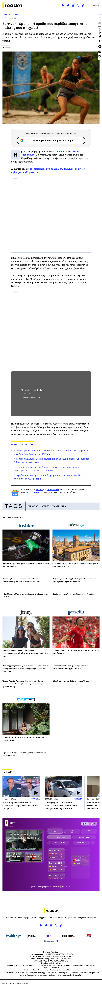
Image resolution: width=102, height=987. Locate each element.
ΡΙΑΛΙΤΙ (56, 506)
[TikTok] (83, 5)
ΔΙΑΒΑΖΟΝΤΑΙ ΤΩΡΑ (22, 444)
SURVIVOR (33, 506)
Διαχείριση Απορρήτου (87, 918)
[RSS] (63, 5)
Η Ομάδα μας (70, 918)
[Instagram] (73, 5)
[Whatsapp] (99, 51)
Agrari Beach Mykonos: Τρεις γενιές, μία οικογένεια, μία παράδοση (24, 754)
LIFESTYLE (7, 15)
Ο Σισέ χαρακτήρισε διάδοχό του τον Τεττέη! (70, 681)
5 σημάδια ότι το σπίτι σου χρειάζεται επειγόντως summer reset (23, 738)
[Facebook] (68, 5)
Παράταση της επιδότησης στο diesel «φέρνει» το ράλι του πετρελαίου (25, 564)
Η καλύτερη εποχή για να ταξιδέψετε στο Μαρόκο (73, 594)
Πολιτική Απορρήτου (39, 918)
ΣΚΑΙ (64, 506)
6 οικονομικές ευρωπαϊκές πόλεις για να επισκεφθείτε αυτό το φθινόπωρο (75, 564)
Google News (53, 490)
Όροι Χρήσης (23, 918)
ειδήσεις (35, 492)
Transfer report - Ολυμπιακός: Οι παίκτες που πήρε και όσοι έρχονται (75, 651)
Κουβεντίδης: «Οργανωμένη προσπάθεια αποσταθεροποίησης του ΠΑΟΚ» (70, 667)
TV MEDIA (17, 15)
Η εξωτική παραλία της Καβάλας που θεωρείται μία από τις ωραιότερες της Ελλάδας (74, 580)
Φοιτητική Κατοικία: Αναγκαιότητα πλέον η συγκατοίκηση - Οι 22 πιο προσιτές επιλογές (21, 580)
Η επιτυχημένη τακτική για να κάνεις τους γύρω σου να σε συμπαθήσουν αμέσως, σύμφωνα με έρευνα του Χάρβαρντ (25, 668)
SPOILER (45, 506)
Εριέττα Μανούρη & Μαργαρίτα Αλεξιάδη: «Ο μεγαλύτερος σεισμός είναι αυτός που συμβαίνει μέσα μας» (25, 653)
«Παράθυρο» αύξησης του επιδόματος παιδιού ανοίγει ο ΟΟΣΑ (25, 595)
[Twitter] (78, 5)
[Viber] (99, 56)
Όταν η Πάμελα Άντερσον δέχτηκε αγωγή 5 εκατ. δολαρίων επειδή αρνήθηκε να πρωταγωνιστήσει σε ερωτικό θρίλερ (24, 684)
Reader (39, 490)
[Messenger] (99, 46)
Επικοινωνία (11, 918)
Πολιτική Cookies (56, 918)
